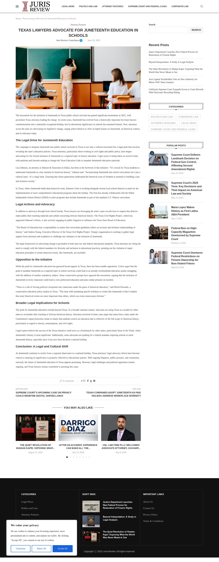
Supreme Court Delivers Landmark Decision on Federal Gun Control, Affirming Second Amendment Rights (185, 162)
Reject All (41, 548)
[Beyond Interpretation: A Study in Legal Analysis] (91, 521)
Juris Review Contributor (69, 40)
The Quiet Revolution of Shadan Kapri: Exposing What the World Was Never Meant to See (119, 535)
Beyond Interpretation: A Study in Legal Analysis (171, 62)
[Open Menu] (17, 6)
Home (18, 18)
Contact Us (148, 508)
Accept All (62, 548)
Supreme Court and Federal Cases (147, 6)
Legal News (68, 6)
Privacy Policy (150, 514)
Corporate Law (180, 6)
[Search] (201, 6)
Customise (20, 548)
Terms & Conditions (153, 521)
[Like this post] (84, 381)
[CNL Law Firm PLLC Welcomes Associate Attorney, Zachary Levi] (121, 427)
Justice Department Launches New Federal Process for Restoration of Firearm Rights (117, 505)
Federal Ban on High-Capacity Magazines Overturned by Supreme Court (185, 233)
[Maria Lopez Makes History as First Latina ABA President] (158, 212)
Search (152, 24)
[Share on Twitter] (91, 381)
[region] (41, 538)
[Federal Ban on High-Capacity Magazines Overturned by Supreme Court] (158, 232)
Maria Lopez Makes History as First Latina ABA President (184, 211)
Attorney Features (112, 6)
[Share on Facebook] (87, 381)
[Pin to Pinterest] (94, 381)
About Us (148, 502)
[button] (20, 436)
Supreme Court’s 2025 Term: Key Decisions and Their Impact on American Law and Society (186, 188)
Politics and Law (88, 6)
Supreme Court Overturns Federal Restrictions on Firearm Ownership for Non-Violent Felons (187, 258)
